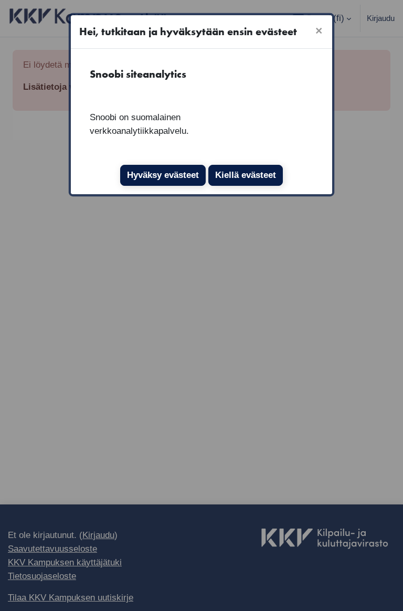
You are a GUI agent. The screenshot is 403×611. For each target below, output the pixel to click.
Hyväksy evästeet (163, 175)
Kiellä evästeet (245, 175)
